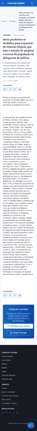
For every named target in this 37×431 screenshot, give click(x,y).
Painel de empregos (8, 375)
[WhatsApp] (17, 412)
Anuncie (4, 388)
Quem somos (6, 360)
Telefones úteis (7, 379)
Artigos (4, 371)
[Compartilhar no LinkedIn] (20, 89)
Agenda (4, 368)
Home (3, 21)
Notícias (12, 21)
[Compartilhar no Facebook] (10, 89)
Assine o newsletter (8, 392)
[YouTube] (3, 412)
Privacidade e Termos (9, 403)
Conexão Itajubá (7, 356)
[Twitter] (14, 412)
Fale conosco (6, 399)
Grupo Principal (20, 333)
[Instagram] (6, 412)
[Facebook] (10, 412)
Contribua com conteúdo (10, 396)
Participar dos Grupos (20, 326)
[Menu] (3, 3)
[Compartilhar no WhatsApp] (5, 89)
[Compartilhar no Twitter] (15, 89)
